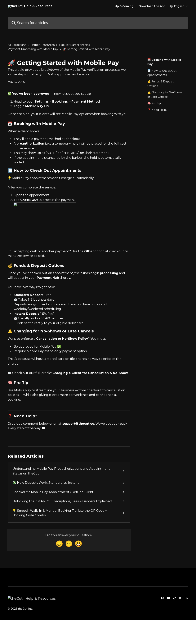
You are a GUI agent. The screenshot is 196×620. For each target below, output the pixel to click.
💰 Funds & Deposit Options (160, 83)
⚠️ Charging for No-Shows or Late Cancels (165, 94)
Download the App (152, 6)
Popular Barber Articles (74, 45)
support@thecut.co (78, 423)
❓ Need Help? (157, 110)
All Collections (17, 45)
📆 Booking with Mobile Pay (164, 62)
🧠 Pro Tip (154, 103)
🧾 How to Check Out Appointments (161, 73)
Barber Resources (43, 45)
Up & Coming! (124, 6)
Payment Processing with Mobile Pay (33, 49)
